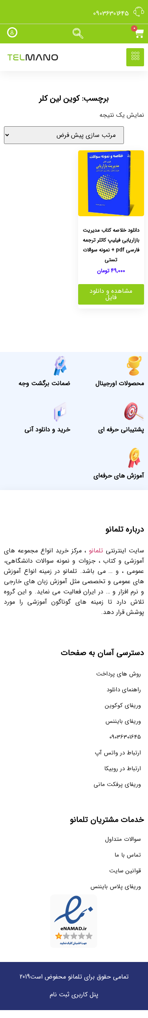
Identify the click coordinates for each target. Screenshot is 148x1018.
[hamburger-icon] (135, 57)
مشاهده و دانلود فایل (111, 294)
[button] (78, 34)
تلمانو (96, 551)
